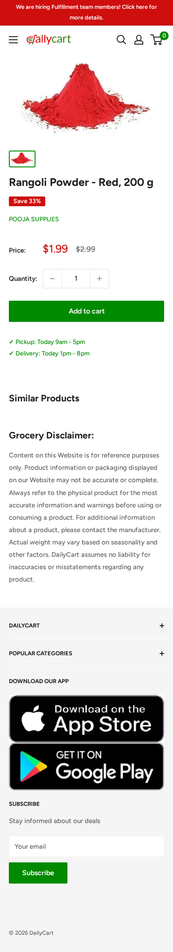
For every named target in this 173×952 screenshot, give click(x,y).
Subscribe (38, 873)
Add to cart (87, 311)
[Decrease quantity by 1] (52, 278)
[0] (156, 39)
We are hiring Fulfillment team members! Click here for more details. (86, 12)
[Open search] (121, 40)
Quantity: (23, 279)
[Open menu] (13, 39)
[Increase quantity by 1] (99, 278)
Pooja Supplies (34, 219)
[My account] (138, 40)
